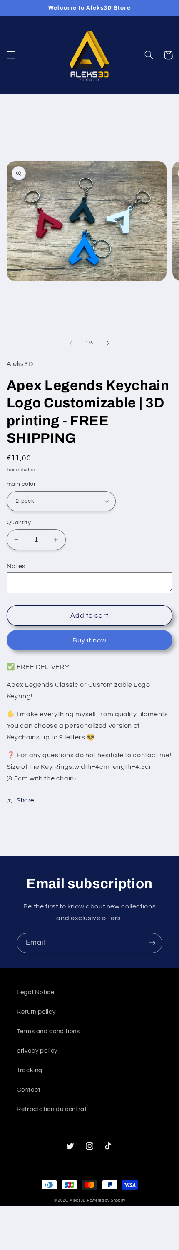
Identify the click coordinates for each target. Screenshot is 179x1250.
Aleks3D (78, 1200)
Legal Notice (36, 992)
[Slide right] (108, 343)
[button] (10, 55)
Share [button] (25, 800)
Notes (16, 566)
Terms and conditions (48, 1031)
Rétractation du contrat (52, 1109)
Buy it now (89, 640)
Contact (28, 1090)
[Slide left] (71, 343)
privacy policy (37, 1051)
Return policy (36, 1012)
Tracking (29, 1070)
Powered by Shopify (106, 1200)
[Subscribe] (152, 943)
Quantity (19, 523)
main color (21, 484)
